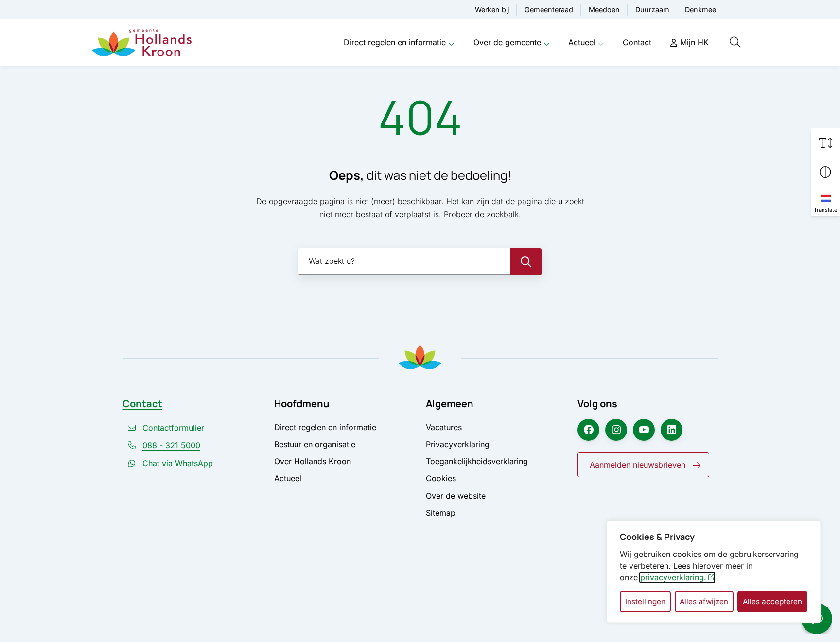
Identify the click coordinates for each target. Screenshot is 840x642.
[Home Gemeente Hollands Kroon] (142, 43)
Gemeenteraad (549, 9)
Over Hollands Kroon (312, 461)
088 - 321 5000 (171, 445)
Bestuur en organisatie (314, 444)
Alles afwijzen (704, 601)
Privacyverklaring (458, 444)
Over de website (456, 496)
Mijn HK (694, 42)
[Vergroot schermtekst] (825, 142)
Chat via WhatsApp (177, 463)
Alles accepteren (772, 601)
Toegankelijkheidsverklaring (477, 461)
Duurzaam (652, 9)
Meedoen (604, 9)
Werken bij (492, 9)
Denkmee (700, 9)
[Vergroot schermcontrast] (825, 172)
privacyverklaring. (673, 577)
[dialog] (714, 572)
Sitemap (440, 513)
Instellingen (645, 601)
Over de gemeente (507, 42)
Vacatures (444, 427)
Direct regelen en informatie (395, 42)
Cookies (441, 478)
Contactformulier (173, 428)
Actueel (581, 42)
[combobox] (420, 261)
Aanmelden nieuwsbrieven (637, 464)
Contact (637, 42)
